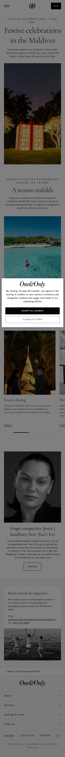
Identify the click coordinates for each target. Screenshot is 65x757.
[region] (33, 302)
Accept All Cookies (32, 311)
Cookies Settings (32, 319)
